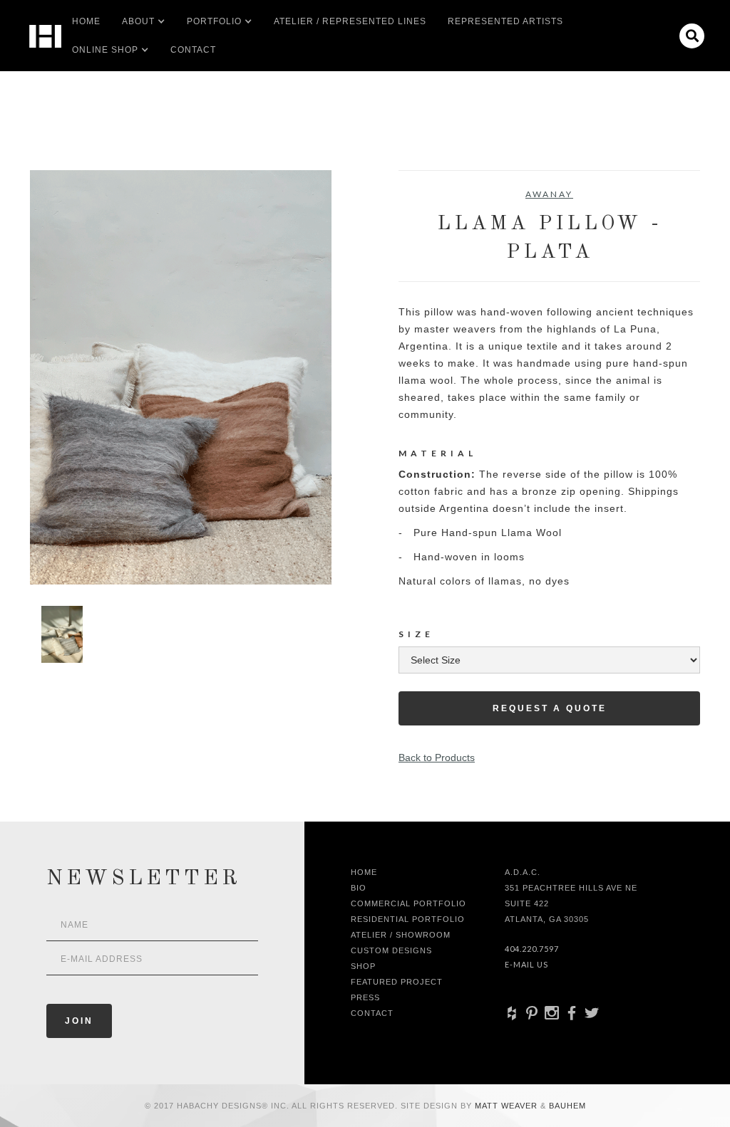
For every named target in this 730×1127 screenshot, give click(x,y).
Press (365, 997)
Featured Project (397, 981)
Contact (193, 50)
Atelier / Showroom (401, 935)
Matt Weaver (507, 1105)
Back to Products (437, 757)
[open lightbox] (180, 377)
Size (416, 634)
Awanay (549, 194)
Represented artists (505, 21)
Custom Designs (391, 950)
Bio (358, 888)
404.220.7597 (532, 948)
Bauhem (566, 1105)
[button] (138, 21)
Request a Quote (550, 708)
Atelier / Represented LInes (350, 21)
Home (86, 21)
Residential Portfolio (408, 919)
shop (363, 966)
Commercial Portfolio (408, 903)
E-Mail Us (526, 964)
